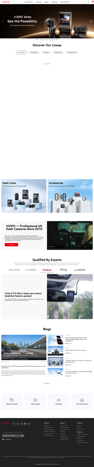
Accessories (39, 2)
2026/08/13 (67, 335)
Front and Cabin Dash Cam (49, 431)
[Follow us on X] (17, 424)
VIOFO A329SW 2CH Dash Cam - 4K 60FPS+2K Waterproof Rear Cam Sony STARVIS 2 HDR (77, 88)
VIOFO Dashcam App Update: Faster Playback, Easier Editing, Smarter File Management (76, 339)
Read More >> (68, 343)
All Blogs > (47, 383)
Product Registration (64, 429)
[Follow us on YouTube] (25, 424)
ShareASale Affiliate (81, 436)
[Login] (88, 2)
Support (46, 2)
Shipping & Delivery (64, 439)
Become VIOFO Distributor (82, 434)
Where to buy (80, 438)
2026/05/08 (67, 347)
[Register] (22, 435)
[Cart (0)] (92, 2)
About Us (79, 425)
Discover (11, 244)
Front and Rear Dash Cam (49, 429)
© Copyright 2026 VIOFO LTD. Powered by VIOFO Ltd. (47, 464)
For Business (54, 2)
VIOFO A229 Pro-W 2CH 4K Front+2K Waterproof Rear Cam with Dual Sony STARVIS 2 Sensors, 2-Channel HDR (15, 133)
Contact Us (79, 427)
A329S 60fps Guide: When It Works (75, 350)
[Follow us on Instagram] (21, 424)
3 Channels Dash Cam (48, 427)
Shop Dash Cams (29, 2)
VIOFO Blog (62, 433)
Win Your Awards (80, 440)
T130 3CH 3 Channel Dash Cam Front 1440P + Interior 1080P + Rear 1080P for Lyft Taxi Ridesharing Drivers (46, 141)
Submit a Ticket (63, 425)
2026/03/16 (67, 358)
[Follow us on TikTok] (29, 424)
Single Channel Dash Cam (49, 433)
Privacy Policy (63, 435)
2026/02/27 (67, 369)
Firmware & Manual (64, 427)
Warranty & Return (64, 437)
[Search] (85, 2)
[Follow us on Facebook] (14, 424)
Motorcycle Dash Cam (48, 435)
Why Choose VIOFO (65, 2)
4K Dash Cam (46, 425)
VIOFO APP (62, 431)
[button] (42, 35)
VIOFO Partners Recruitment (83, 442)
